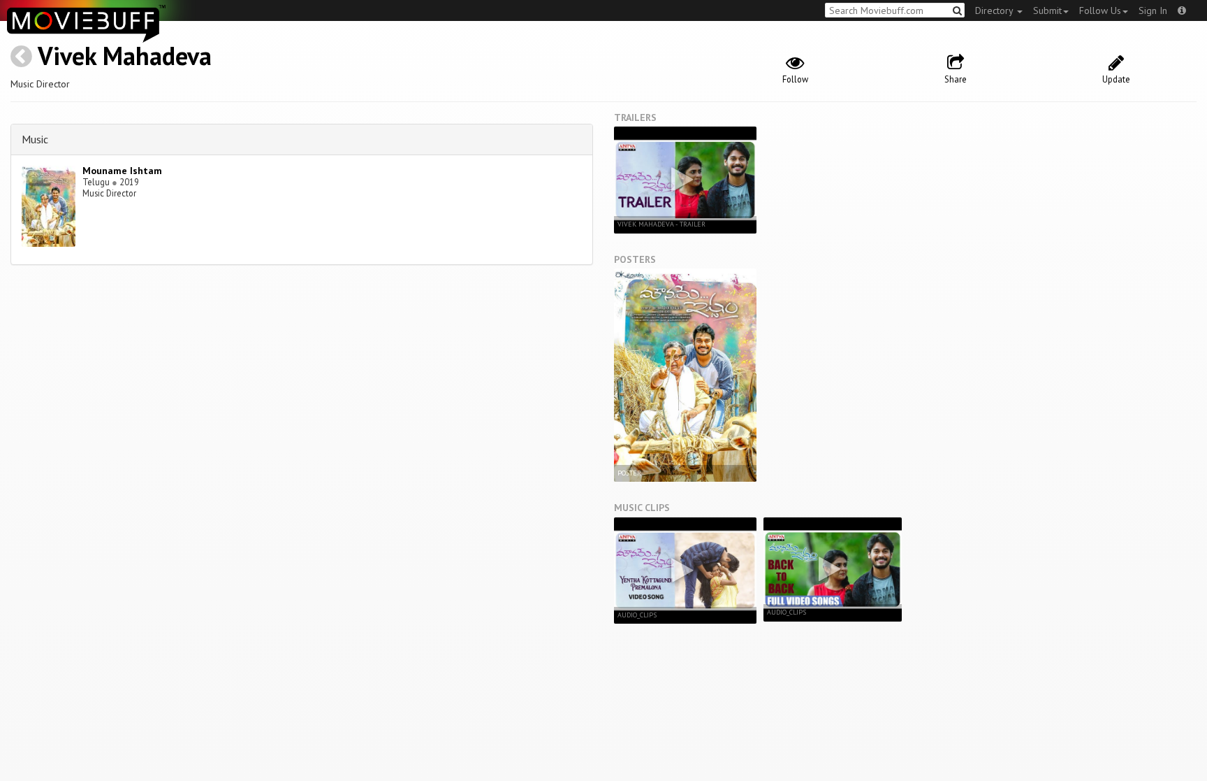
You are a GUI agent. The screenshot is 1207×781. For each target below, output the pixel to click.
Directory (995, 10)
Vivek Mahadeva (125, 55)
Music (35, 139)
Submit (1047, 10)
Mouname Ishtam (122, 170)
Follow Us (1100, 10)
